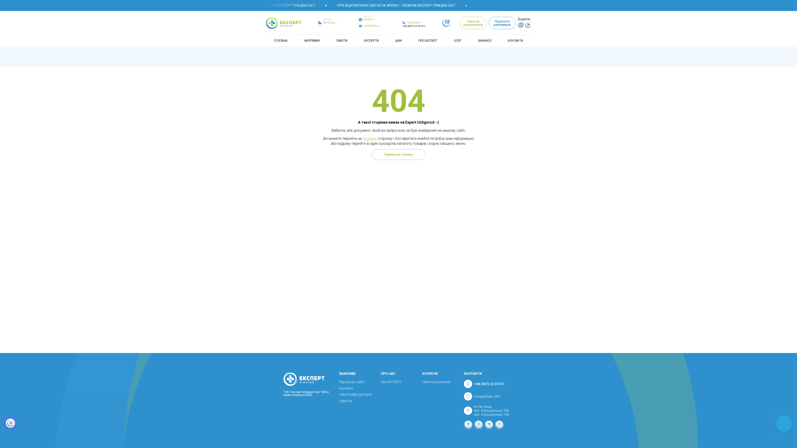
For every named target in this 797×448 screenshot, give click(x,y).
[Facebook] (468, 425)
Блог (458, 40)
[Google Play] (528, 26)
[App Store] (521, 26)
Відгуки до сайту (351, 382)
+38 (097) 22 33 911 (413, 26)
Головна (280, 40)
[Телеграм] (489, 425)
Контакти (515, 40)
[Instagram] (478, 425)
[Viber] (499, 425)
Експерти (371, 40)
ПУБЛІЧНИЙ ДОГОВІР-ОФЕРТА (356, 398)
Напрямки (312, 40)
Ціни (398, 40)
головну (369, 138)
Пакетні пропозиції (436, 382)
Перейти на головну (398, 154)
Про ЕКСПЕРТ (428, 40)
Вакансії (484, 40)
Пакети (341, 40)
